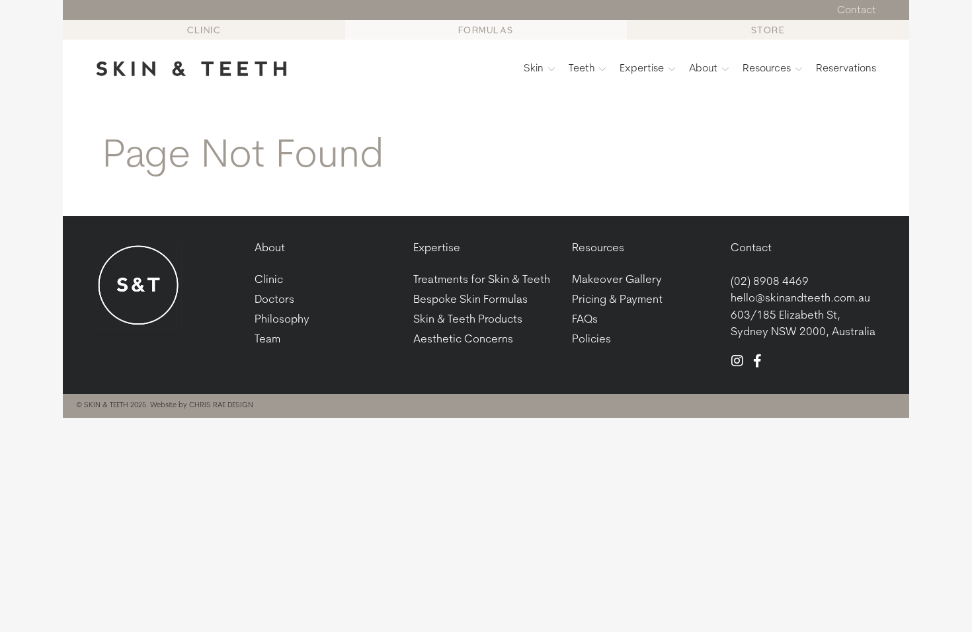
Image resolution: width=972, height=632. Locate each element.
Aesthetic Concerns (463, 339)
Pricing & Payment (617, 299)
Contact (751, 248)
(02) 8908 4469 (770, 282)
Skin (534, 68)
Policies (591, 339)
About (703, 68)
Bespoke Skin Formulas (470, 299)
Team (267, 339)
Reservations (846, 68)
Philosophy (282, 319)
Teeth (581, 68)
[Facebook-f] (757, 361)
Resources (767, 68)
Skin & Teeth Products (467, 319)
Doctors (274, 299)
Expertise (642, 68)
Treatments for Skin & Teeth (481, 280)
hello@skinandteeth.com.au (800, 298)
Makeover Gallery (617, 280)
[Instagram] (737, 361)
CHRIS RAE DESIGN (221, 405)
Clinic (269, 280)
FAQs (585, 319)
